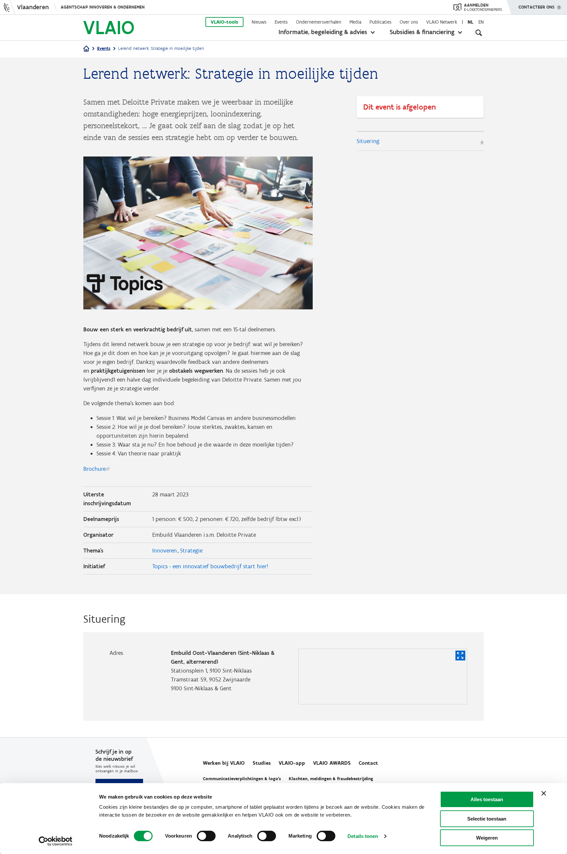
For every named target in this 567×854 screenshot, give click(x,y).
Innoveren (164, 550)
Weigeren (487, 838)
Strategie (191, 550)
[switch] (206, 836)
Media (355, 22)
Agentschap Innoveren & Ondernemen (103, 7)
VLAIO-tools (224, 22)
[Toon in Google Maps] (460, 655)
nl (470, 22)
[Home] (86, 49)
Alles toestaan (487, 799)
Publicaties (380, 22)
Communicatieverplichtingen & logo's (242, 778)
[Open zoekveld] (479, 33)
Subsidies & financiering (422, 32)
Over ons (409, 22)
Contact (368, 763)
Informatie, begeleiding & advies (323, 32)
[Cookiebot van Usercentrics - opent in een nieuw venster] (55, 841)
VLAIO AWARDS (332, 763)
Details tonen (362, 836)
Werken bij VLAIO (224, 763)
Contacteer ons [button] (536, 7)
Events (281, 22)
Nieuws (259, 22)
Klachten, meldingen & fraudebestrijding (331, 778)
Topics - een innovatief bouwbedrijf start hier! (210, 566)
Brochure (94, 468)
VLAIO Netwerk (441, 22)
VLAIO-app (292, 763)
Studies (262, 763)
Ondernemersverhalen (318, 22)
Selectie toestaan (486, 819)
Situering (368, 141)
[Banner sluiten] (543, 793)
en (481, 22)
